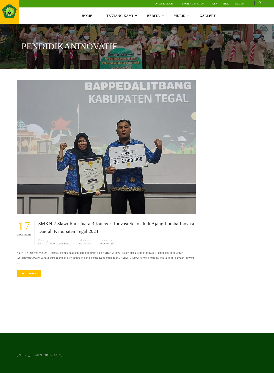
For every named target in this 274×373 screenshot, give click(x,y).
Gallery (207, 16)
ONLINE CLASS (164, 3)
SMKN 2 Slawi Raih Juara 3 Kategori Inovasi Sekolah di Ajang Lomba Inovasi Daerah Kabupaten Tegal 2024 (116, 227)
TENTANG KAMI (119, 16)
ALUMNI (240, 3)
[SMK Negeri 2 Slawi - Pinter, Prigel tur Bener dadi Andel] (9, 12)
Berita (153, 16)
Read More (28, 273)
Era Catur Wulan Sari (54, 243)
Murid (179, 16)
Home (87, 16)
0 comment (108, 243)
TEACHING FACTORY (193, 3)
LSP (214, 3)
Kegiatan (85, 243)
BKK (226, 3)
